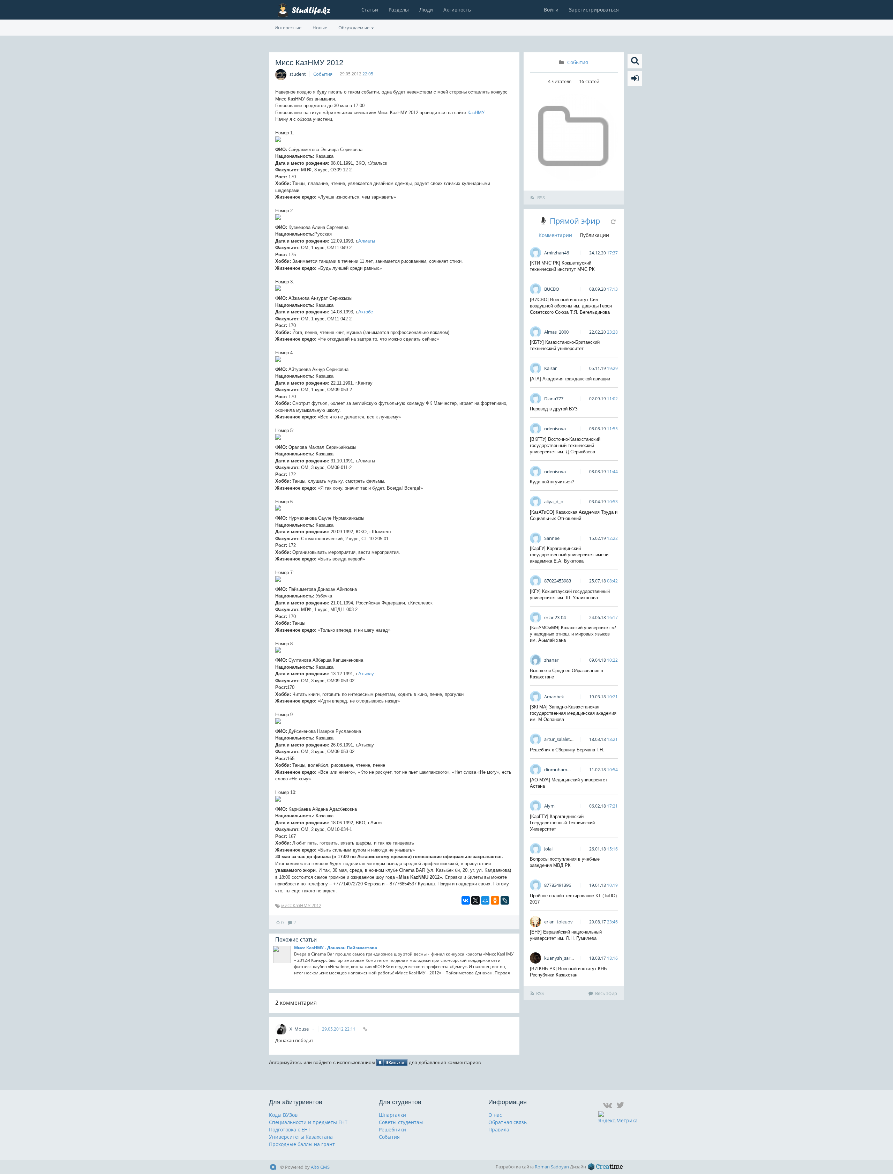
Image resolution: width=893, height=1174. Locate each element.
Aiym (549, 806)
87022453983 (557, 581)
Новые (320, 27)
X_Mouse (300, 1029)
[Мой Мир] (485, 900)
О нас (495, 1115)
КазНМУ (476, 112)
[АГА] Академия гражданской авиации (570, 378)
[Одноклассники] (495, 900)
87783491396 (557, 885)
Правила (498, 1129)
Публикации (594, 235)
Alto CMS (320, 1167)
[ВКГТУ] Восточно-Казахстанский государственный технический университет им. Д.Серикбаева (565, 445)
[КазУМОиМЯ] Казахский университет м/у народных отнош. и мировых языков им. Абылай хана (573, 634)
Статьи (369, 9)
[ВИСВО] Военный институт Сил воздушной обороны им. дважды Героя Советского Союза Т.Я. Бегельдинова (571, 306)
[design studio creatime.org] (605, 1167)
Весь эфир (606, 993)
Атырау (366, 673)
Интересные (288, 27)
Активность (457, 9)
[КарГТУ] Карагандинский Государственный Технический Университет (562, 823)
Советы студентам (401, 1122)
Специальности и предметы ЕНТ (308, 1122)
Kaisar (550, 368)
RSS (540, 197)
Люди (426, 9)
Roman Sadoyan (552, 1167)
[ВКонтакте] (465, 900)
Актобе (365, 311)
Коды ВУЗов (283, 1115)
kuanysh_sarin (559, 958)
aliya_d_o (553, 501)
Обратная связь (507, 1122)
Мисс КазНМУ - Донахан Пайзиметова (335, 948)
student (298, 74)
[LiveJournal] (505, 900)
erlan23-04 (555, 617)
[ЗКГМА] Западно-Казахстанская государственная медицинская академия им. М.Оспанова (573, 713)
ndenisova (555, 428)
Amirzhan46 (556, 253)
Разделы (399, 9)
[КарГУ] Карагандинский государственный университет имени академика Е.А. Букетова (569, 555)
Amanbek (554, 696)
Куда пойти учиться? (552, 481)
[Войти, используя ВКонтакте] (391, 1062)
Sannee (552, 538)
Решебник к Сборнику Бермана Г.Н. (567, 749)
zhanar (551, 660)
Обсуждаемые (354, 27)
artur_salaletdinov (563, 739)
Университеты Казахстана (301, 1137)
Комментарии (555, 235)
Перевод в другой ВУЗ (554, 408)
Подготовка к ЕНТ (289, 1129)
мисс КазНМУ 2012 (301, 905)
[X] (475, 900)
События (322, 74)
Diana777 (553, 398)
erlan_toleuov (558, 922)
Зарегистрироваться (594, 9)
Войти (551, 9)
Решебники (392, 1129)
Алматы (366, 241)
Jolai (548, 849)
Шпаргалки (392, 1115)
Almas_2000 (556, 332)
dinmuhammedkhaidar (568, 769)
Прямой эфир (575, 220)
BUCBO (551, 289)
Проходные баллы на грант (302, 1144)
